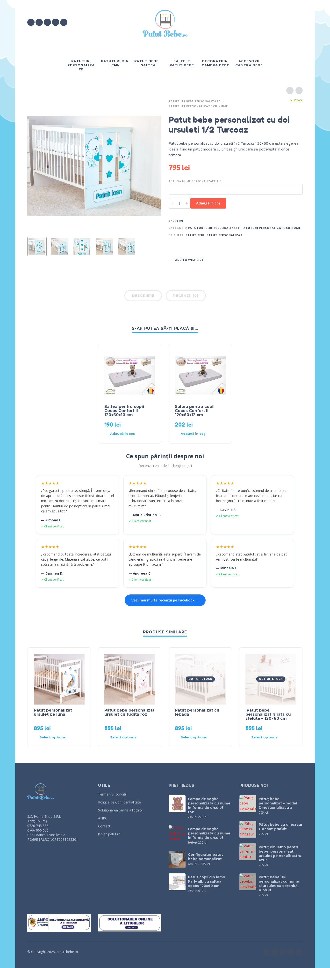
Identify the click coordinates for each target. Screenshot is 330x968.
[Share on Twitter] (284, 259)
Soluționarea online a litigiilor (120, 810)
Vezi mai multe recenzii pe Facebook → (165, 600)
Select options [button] (53, 737)
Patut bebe (195, 235)
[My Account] (285, 22)
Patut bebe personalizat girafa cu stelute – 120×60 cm (268, 714)
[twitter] (47, 22)
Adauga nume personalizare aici (195, 181)
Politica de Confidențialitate (119, 802)
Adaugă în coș (208, 203)
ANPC (102, 818)
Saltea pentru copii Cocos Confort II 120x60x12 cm (195, 410)
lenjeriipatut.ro (109, 834)
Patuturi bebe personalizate (194, 101)
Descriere (143, 295)
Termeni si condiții (112, 794)
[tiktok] (55, 22)
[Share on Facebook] (277, 259)
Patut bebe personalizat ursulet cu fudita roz (129, 712)
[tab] (143, 296)
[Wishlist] (258, 22)
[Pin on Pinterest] (291, 259)
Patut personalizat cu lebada (197, 712)
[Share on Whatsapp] (299, 259)
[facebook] (31, 22)
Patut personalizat (225, 235)
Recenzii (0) (185, 295)
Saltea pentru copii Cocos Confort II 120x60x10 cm (124, 410)
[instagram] (39, 22)
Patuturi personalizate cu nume (198, 106)
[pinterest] (63, 22)
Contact (104, 826)
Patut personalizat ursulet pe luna (53, 712)
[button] (272, 22)
